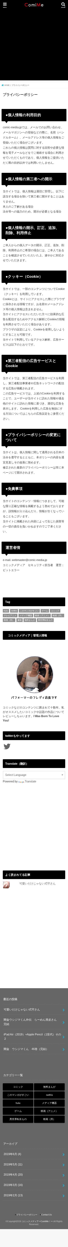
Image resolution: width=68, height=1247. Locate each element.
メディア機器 (26, 615)
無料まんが (30, 620)
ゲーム (45, 611)
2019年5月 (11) (13, 1164)
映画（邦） (9, 620)
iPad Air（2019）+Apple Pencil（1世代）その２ (32, 1036)
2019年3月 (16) (13, 1184)
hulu (6, 611)
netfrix (14, 611)
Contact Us (46, 1215)
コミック (55, 611)
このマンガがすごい (29, 611)
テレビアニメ (10, 615)
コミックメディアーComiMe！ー (37, 1221)
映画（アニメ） (42, 615)
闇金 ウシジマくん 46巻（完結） (26, 1048)
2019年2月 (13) (13, 1195)
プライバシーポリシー (26, 1215)
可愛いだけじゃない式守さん (37, 883)
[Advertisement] (34, 46)
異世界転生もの (45, 620)
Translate (30, 781)
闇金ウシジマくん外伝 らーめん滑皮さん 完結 (31, 1022)
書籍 (19, 620)
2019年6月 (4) (12, 1154)
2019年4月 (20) (13, 1174)
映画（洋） (58, 615)
